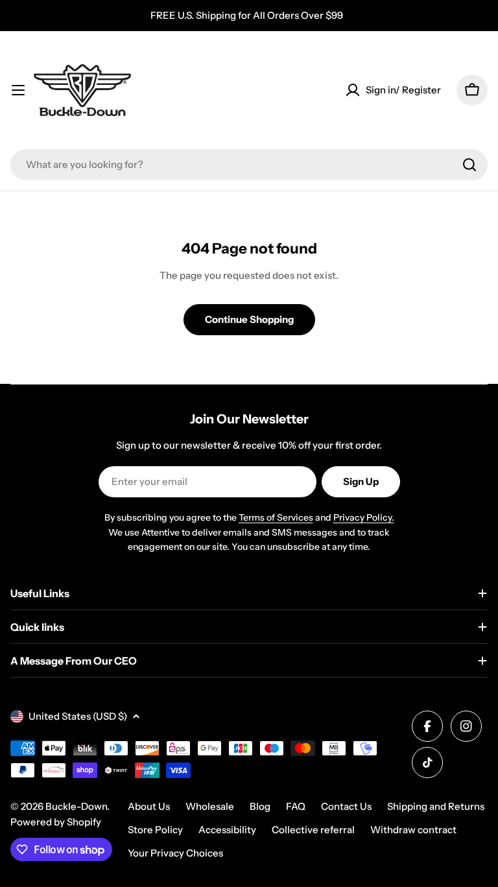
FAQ (295, 806)
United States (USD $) (78, 716)
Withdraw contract (413, 829)
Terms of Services (276, 517)
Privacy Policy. (363, 517)
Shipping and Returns (435, 806)
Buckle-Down (76, 806)
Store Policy (155, 829)
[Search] (469, 164)
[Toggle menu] (18, 90)
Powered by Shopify (55, 822)
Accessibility (227, 829)
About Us (149, 806)
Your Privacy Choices (175, 853)
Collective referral (313, 829)
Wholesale (209, 806)
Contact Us (346, 806)
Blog (260, 806)
